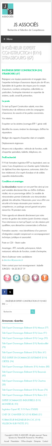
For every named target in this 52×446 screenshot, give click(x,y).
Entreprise (37, 441)
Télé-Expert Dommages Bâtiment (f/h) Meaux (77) (25, 327)
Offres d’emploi (26, 441)
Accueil (6, 441)
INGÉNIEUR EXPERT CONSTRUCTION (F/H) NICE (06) (24, 302)
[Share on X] (10, 292)
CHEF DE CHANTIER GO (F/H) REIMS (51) (22, 414)
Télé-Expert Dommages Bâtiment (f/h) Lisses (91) (24, 332)
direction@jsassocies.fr (13, 260)
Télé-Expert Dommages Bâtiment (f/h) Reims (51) (24, 395)
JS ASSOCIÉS (26, 25)
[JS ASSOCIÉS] (8, 3)
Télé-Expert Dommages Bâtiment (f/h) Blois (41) (24, 352)
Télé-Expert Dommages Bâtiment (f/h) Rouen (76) (25, 389)
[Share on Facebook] (5, 292)
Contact (45, 441)
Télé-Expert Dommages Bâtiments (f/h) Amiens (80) (26, 366)
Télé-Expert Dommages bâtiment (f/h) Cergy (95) (25, 338)
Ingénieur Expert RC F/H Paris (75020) (20, 409)
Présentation (15, 441)
